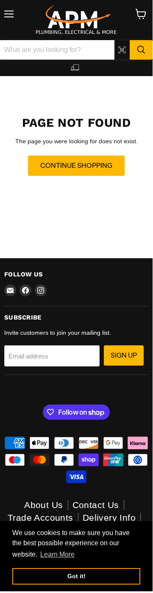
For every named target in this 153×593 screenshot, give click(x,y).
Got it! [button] (76, 576)
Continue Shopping (76, 165)
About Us (43, 505)
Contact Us (95, 505)
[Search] (141, 50)
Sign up (124, 355)
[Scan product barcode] (122, 50)
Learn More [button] (57, 554)
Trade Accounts (40, 517)
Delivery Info (109, 517)
